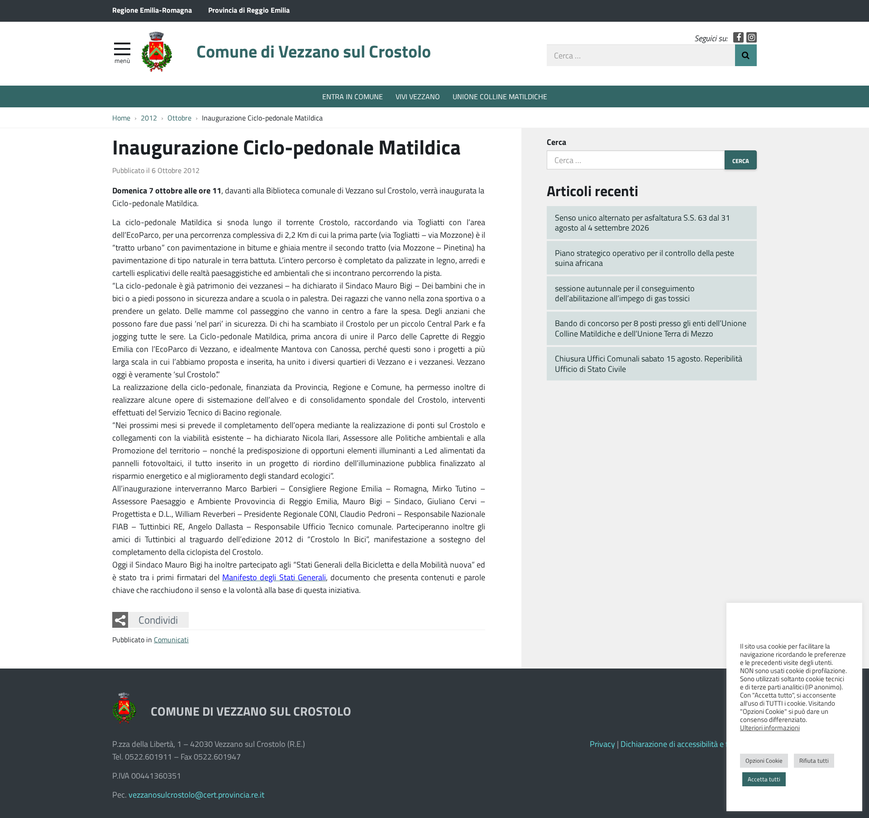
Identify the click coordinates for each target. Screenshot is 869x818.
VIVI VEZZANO (418, 96)
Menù (122, 60)
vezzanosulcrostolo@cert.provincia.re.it (196, 794)
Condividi (158, 619)
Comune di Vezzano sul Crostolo (313, 50)
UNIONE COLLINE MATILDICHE (500, 96)
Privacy (602, 743)
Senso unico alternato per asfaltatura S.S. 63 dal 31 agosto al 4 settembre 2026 (642, 222)
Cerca (556, 142)
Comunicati (171, 639)
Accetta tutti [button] (764, 779)
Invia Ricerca (746, 55)
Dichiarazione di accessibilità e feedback (689, 743)
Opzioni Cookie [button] (764, 760)
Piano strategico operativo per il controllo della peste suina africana (644, 258)
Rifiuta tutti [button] (814, 760)
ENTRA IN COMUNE (352, 96)
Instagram (751, 37)
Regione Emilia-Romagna (152, 10)
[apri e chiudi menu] (122, 48)
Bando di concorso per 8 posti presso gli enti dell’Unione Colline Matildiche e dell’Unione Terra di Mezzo (650, 328)
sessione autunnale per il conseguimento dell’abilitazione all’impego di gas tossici (625, 293)
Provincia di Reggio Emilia (249, 10)
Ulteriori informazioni (770, 727)
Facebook (738, 37)
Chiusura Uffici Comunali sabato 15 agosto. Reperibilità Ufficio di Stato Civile (648, 363)
